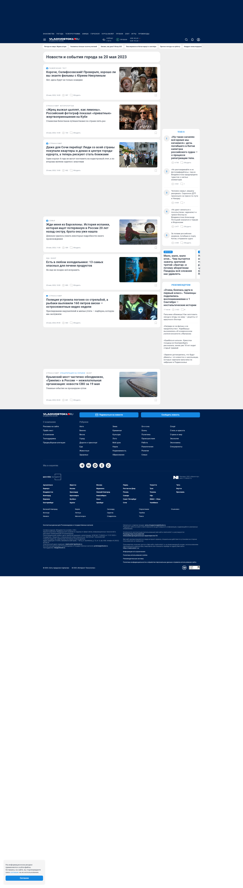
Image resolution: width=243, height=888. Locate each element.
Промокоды (143, 34)
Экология (174, 438)
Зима (115, 426)
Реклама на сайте (51, 426)
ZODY (127, 34)
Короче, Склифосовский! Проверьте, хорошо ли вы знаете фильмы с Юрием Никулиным (81, 73)
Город (82, 438)
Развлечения (147, 447)
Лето (115, 438)
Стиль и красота (177, 430)
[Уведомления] (192, 39)
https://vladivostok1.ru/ (131, 548)
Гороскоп (95, 34)
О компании (48, 434)
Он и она (145, 426)
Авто (81, 426)
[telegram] (82, 465)
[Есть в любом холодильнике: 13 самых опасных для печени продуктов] (138, 269)
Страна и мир (176, 434)
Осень (144, 430)
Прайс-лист (48, 430)
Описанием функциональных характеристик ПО (140, 536)
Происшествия (148, 438)
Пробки (119, 34)
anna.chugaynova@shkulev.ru (155, 525)
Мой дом (117, 442)
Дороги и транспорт (88, 442)
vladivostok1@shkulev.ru (73, 544)
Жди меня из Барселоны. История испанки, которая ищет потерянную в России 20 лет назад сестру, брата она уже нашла (78, 228)
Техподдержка (49, 438)
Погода (59, 34)
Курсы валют (108, 34)
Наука (115, 447)
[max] (95, 465)
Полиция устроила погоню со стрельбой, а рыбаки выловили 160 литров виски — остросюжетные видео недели (77, 303)
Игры (133, 34)
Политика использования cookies (135, 555)
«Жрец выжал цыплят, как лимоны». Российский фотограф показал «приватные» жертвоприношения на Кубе (78, 113)
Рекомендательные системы (133, 559)
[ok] (101, 465)
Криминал (117, 430)
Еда (81, 447)
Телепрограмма (72, 34)
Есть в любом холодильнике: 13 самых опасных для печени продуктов (74, 263)
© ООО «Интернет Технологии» (83, 568)
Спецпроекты (176, 447)
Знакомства (48, 34)
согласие (14, 872)
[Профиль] (198, 39)
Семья (144, 455)
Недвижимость (119, 451)
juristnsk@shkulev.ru (101, 546)
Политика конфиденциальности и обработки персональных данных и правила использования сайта (159, 562)
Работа (144, 442)
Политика (145, 434)
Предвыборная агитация (54, 442)
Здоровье (83, 455)
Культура (116, 434)
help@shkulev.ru (59, 548)
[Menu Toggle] (45, 39)
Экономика (175, 442)
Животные (84, 451)
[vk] (88, 465)
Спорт (172, 426)
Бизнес (82, 430)
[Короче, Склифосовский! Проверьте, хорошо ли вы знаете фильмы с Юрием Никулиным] (138, 79)
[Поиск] (186, 39)
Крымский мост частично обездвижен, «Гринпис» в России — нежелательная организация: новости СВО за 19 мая (75, 380)
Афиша (85, 34)
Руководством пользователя (133, 534)
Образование (118, 455)
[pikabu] (108, 465)
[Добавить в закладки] (155, 95)
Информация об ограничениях (134, 552)
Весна (82, 434)
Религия (145, 451)
